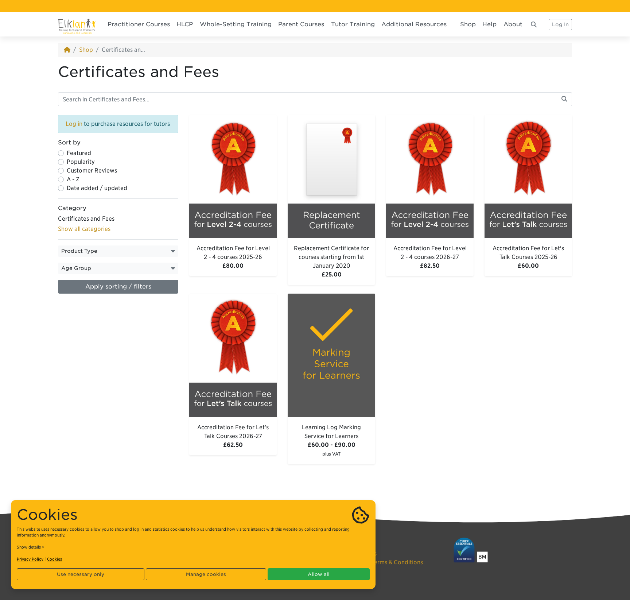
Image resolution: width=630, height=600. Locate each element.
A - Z (73, 179)
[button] (118, 251)
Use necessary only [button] (80, 574)
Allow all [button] (319, 574)
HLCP (184, 24)
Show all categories (84, 228)
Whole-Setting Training (236, 24)
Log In (560, 24)
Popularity (81, 161)
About (512, 24)
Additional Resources (414, 24)
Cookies (54, 559)
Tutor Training (353, 24)
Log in (74, 123)
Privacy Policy (30, 559)
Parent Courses (301, 24)
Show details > (30, 547)
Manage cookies (206, 574)
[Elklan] (77, 24)
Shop (468, 24)
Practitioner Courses (139, 24)
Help (489, 24)
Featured (79, 153)
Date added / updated (97, 188)
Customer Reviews (92, 170)
